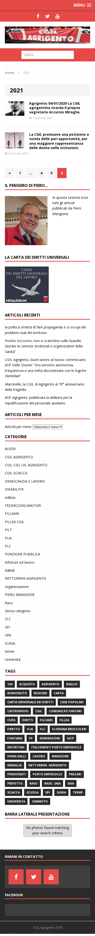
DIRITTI (27, 720)
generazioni (49, 738)
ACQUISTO (27, 684)
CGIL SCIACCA (16, 473)
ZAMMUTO (40, 801)
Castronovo (17, 711)
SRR (8, 635)
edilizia (10, 497)
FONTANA (14, 738)
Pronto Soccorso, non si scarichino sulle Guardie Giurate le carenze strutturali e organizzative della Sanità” (44, 346)
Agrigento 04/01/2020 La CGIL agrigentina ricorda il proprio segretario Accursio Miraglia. (54, 107)
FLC (8, 546)
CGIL (38, 711)
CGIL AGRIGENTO (19, 457)
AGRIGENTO (50, 684)
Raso (9, 603)
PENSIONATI (16, 774)
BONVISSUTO (17, 693)
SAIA (70, 783)
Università (12, 659)
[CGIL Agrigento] (47, 35)
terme (9, 651)
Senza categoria (17, 611)
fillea (64, 720)
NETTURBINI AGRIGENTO (25, 578)
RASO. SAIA (52, 783)
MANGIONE (60, 756)
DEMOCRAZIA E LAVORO (25, 481)
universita (16, 801)
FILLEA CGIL (14, 521)
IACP (70, 738)
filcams (46, 720)
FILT (8, 529)
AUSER (10, 448)
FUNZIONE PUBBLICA (22, 554)
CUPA (11, 720)
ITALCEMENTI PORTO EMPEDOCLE (56, 747)
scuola (32, 792)
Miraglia (14, 765)
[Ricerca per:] (47, 54)
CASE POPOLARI (72, 702)
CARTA (59, 693)
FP (31, 738)
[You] (57, 16)
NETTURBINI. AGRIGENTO (47, 765)
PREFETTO (15, 783)
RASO (33, 783)
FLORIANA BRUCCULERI (69, 729)
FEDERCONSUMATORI (23, 505)
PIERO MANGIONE (20, 594)
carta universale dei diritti (30, 702)
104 (9, 684)
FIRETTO (13, 729)
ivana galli (16, 756)
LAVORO (39, 756)
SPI (7, 627)
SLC (8, 619)
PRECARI (75, 774)
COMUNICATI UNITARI (65, 711)
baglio (71, 684)
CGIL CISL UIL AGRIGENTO (26, 465)
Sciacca (13, 792)
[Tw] (47, 16)
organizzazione (17, 586)
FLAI (8, 538)
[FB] (37, 16)
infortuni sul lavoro (19, 562)
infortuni (15, 747)
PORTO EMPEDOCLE (47, 774)
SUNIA (10, 643)
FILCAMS (12, 513)
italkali (10, 570)
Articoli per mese (18, 426)
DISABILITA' (14, 489)
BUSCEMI (40, 693)
